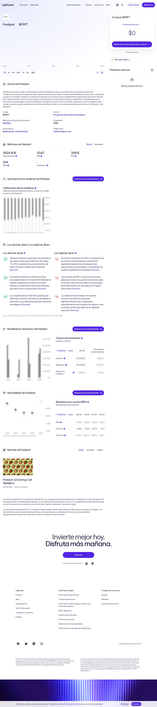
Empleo (104, 595)
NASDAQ (7, 123)
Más (108, 5)
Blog (18, 599)
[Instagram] (41, 643)
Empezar (78, 555)
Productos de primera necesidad (69, 115)
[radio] (98, 73)
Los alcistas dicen (13, 253)
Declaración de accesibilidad (70, 624)
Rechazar (125, 704)
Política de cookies (66, 619)
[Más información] (152, 70)
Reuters (13, 270)
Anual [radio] (70, 351)
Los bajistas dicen (64, 253)
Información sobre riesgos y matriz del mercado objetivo (75, 605)
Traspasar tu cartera (24, 612)
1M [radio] (13, 72)
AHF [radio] (18, 72)
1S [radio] (9, 72)
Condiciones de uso (67, 599)
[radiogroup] (19, 73)
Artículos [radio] (90, 450)
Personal (23, 5)
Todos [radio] (81, 450)
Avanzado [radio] (99, 144)
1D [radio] (5, 72)
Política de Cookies (72, 704)
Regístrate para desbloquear (86, 179)
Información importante (69, 595)
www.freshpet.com (62, 131)
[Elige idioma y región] (117, 4)
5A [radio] (28, 72)
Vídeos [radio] (100, 450)
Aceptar (136, 704)
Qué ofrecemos (73, 5)
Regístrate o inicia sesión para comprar (130, 44)
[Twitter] (26, 643)
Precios (88, 5)
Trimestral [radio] (61, 351)
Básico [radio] (89, 144)
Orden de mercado (130, 24)
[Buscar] (122, 4)
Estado (19, 617)
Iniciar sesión (133, 5)
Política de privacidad (68, 615)
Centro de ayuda (23, 608)
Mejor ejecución (65, 611)
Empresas (34, 5)
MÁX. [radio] (33, 72)
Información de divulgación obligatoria (75, 628)
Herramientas (21, 604)
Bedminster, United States (15, 131)
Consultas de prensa (110, 604)
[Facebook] (18, 643)
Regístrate (148, 5)
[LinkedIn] (33, 643)
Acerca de (99, 5)
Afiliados (105, 599)
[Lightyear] (8, 4)
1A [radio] (23, 72)
